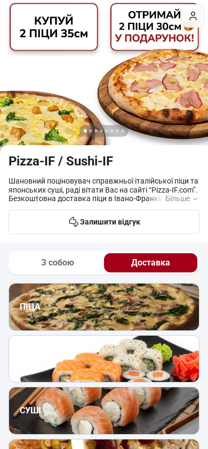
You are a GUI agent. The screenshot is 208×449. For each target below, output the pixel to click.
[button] (85, 130)
